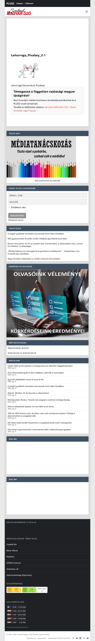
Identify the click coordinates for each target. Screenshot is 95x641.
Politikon (10, 556)
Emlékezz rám (18, 207)
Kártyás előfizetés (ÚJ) (56, 107)
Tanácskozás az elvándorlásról (22, 353)
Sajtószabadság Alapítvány (19, 575)
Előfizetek (29, 3)
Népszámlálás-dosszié (18, 348)
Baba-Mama (12, 550)
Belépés (20, 3)
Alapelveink (42, 638)
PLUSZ (10, 3)
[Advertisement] (47, 36)
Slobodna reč (12, 569)
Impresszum (31, 638)
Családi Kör (11, 544)
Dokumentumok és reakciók (47, 180)
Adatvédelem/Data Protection (59, 638)
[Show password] (83, 202)
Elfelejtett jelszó (15, 220)
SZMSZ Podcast (13, 563)
